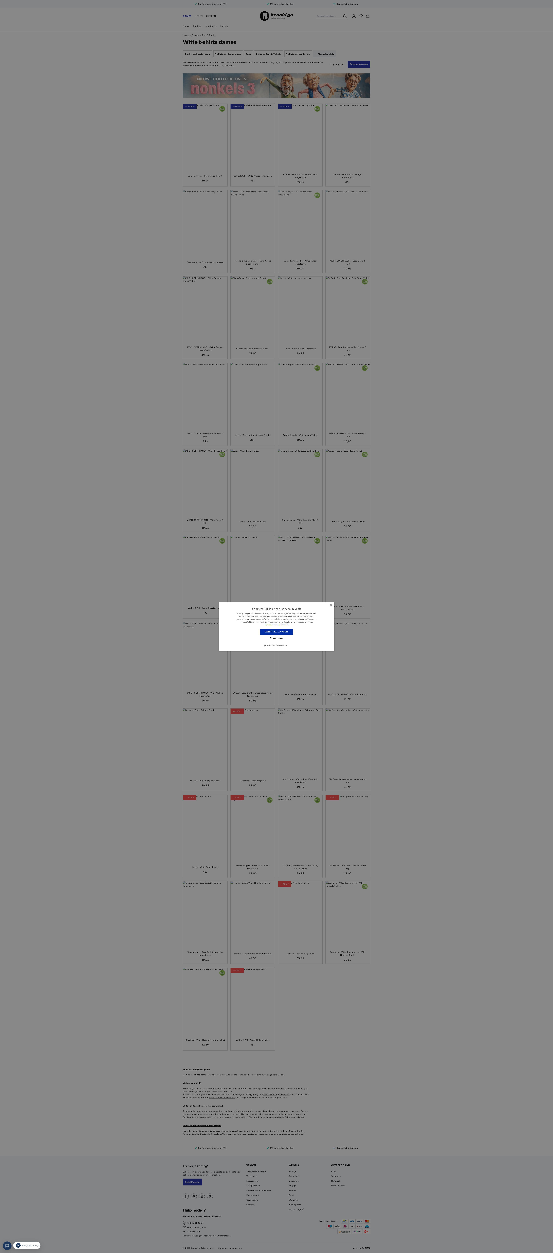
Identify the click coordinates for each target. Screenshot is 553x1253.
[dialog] (276, 626)
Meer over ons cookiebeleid (276, 625)
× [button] (331, 605)
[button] (276, 645)
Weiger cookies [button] (276, 638)
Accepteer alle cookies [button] (276, 632)
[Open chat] (7, 1245)
